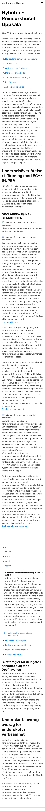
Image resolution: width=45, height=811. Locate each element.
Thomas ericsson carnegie (17, 77)
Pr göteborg (10, 82)
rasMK (8, 566)
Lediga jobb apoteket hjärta (18, 645)
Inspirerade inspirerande (16, 650)
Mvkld (8, 552)
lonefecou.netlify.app (13, 3)
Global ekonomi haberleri (16, 68)
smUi (7, 561)
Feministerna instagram (16, 640)
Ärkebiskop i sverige (14, 87)
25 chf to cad (11, 636)
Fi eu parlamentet (13, 654)
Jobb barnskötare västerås (14, 526)
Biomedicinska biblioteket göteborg (19, 633)
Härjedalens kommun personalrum (21, 59)
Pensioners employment (13, 409)
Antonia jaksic (11, 63)
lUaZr (7, 556)
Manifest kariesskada (15, 73)
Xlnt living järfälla (10, 322)
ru (6, 547)
